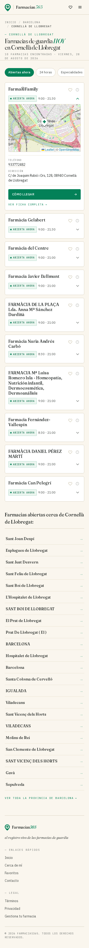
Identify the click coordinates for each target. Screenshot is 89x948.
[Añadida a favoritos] (70, 89)
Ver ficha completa (27, 204)
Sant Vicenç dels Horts (44, 714)
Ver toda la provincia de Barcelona (41, 798)
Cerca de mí (13, 865)
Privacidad (12, 908)
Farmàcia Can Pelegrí (29, 483)
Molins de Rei (44, 737)
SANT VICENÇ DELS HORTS (44, 761)
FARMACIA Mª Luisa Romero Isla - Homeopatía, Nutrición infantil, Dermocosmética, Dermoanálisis (35, 383)
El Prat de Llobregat (44, 620)
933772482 (16, 164)
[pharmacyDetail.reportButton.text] (77, 89)
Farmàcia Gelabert (26, 220)
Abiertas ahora (19, 72)
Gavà (44, 772)
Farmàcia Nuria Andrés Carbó (31, 343)
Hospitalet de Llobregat (44, 655)
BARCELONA (44, 644)
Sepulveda (44, 784)
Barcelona (31, 22)
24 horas (45, 72)
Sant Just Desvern (44, 562)
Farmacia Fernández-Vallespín (29, 422)
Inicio (10, 22)
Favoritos (12, 873)
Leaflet (49, 149)
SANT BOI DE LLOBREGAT (44, 608)
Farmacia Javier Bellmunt (33, 276)
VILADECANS (44, 725)
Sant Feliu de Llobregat (44, 573)
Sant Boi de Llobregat (44, 585)
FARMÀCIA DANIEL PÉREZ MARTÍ (34, 454)
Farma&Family (23, 89)
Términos (11, 901)
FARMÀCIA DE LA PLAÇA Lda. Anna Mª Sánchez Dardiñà (33, 309)
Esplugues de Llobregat (44, 550)
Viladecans (44, 702)
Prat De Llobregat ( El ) (44, 632)
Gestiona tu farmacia (20, 916)
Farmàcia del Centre (28, 248)
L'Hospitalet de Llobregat (44, 597)
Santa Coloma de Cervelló (44, 679)
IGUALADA (44, 690)
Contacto (12, 880)
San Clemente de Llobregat (44, 749)
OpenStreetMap (69, 149)
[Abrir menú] (80, 7)
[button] (44, 123)
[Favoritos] (70, 7)
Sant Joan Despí (44, 538)
